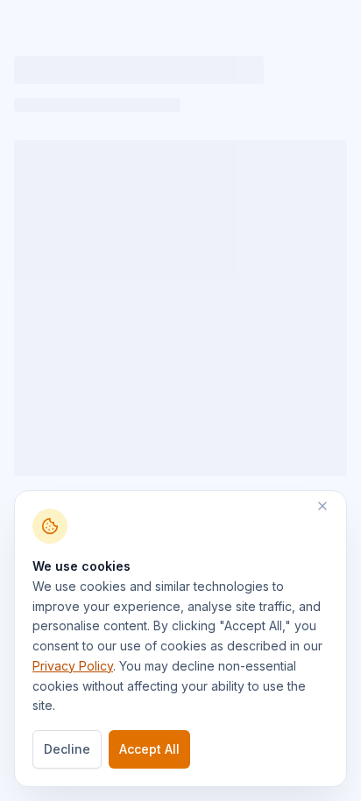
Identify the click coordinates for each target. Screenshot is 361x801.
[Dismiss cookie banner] (331, 506)
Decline (67, 748)
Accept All (149, 748)
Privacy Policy (72, 665)
